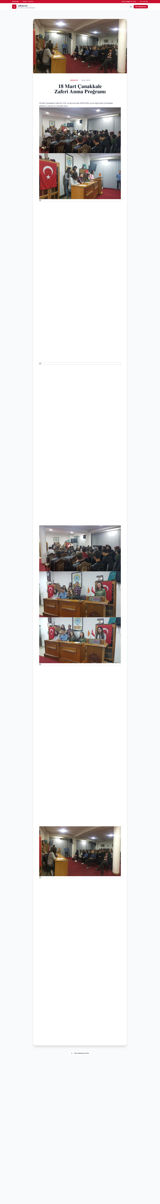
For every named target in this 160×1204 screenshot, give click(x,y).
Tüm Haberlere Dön (81, 1053)
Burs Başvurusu (140, 6)
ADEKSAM (15, 1)
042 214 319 (144, 1)
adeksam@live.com (129, 1)
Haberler (74, 80)
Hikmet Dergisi (28, 1)
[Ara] (131, 7)
